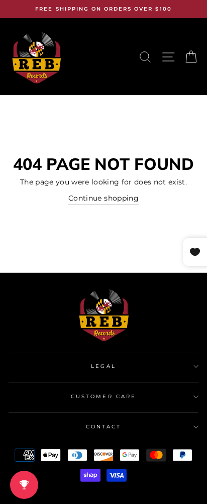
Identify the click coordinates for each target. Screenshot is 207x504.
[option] (103, 9)
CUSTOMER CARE (103, 396)
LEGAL (103, 366)
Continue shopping (103, 198)
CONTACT (103, 426)
